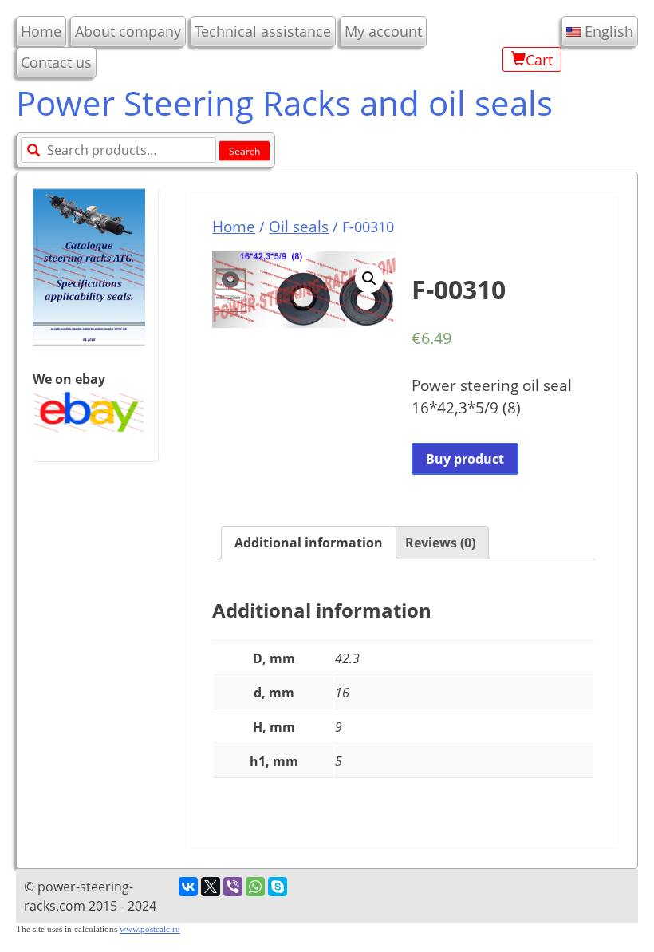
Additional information (308, 542)
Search (244, 151)
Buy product (465, 459)
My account (383, 31)
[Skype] (277, 886)
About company (128, 31)
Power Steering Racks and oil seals (284, 102)
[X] (210, 886)
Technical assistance (263, 31)
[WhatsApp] (255, 886)
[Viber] (232, 886)
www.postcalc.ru (150, 929)
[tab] (308, 542)
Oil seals (299, 226)
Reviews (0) (440, 542)
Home (41, 31)
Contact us (56, 62)
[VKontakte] (188, 886)
